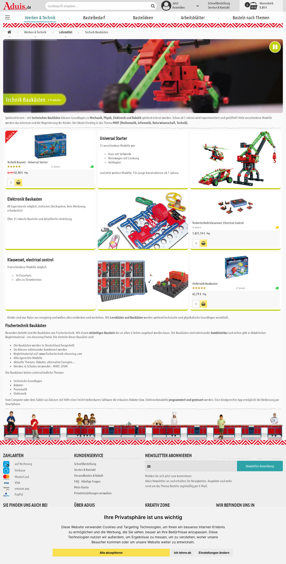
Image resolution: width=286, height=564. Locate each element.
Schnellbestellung (219, 3)
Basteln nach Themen (251, 17)
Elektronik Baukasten (205, 283)
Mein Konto (81, 487)
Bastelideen (143, 17)
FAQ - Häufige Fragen (87, 481)
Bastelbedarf (94, 17)
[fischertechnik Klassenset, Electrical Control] (235, 206)
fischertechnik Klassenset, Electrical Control (218, 223)
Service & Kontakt (219, 7)
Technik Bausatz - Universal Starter (27, 162)
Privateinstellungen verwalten (93, 493)
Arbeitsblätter (193, 17)
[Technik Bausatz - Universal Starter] (50, 146)
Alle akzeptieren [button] (111, 552)
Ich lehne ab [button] (182, 552)
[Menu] (7, 17)
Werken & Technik (40, 17)
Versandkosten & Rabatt (88, 475)
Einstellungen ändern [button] (214, 552)
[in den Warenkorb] (18, 182)
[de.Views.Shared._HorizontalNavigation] (9, 32)
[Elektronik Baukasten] (235, 267)
